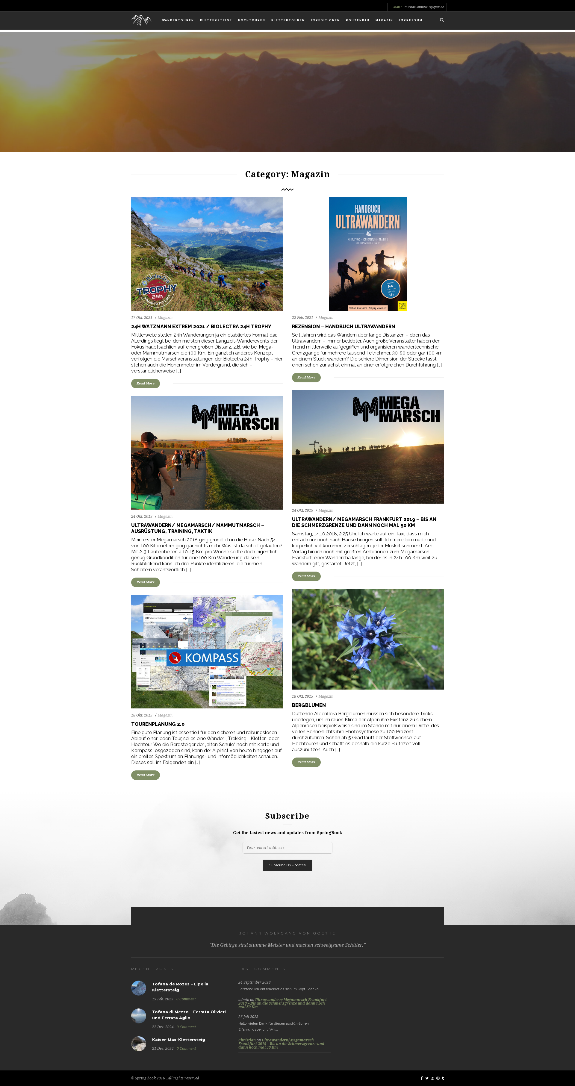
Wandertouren (178, 20)
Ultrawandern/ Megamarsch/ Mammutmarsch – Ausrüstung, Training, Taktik (197, 528)
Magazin (384, 20)
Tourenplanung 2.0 (157, 724)
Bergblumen (309, 705)
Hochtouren (251, 20)
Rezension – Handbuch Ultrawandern (343, 326)
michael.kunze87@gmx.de (424, 7)
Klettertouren (288, 20)
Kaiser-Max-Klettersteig (178, 1039)
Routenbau (358, 20)
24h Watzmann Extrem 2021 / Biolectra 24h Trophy (201, 326)
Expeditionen (325, 20)
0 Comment (186, 999)
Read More (146, 383)
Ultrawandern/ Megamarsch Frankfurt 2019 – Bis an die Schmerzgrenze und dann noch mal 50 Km (364, 522)
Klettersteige (216, 20)
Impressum (411, 20)
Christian (247, 1040)
